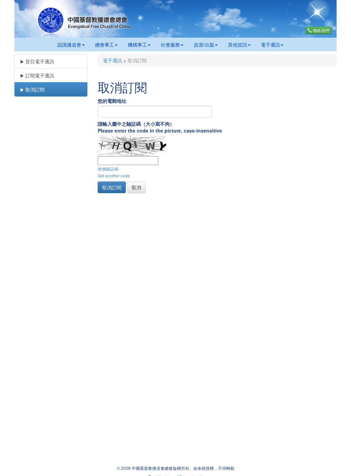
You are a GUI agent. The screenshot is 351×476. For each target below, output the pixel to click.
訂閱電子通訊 (39, 75)
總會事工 (104, 44)
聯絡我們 (320, 30)
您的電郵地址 (112, 100)
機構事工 (137, 44)
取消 (136, 187)
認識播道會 (69, 44)
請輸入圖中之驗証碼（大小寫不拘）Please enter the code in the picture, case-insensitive (160, 127)
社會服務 (170, 44)
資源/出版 (204, 44)
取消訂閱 (34, 89)
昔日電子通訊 (39, 61)
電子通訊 (270, 44)
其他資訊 (237, 44)
